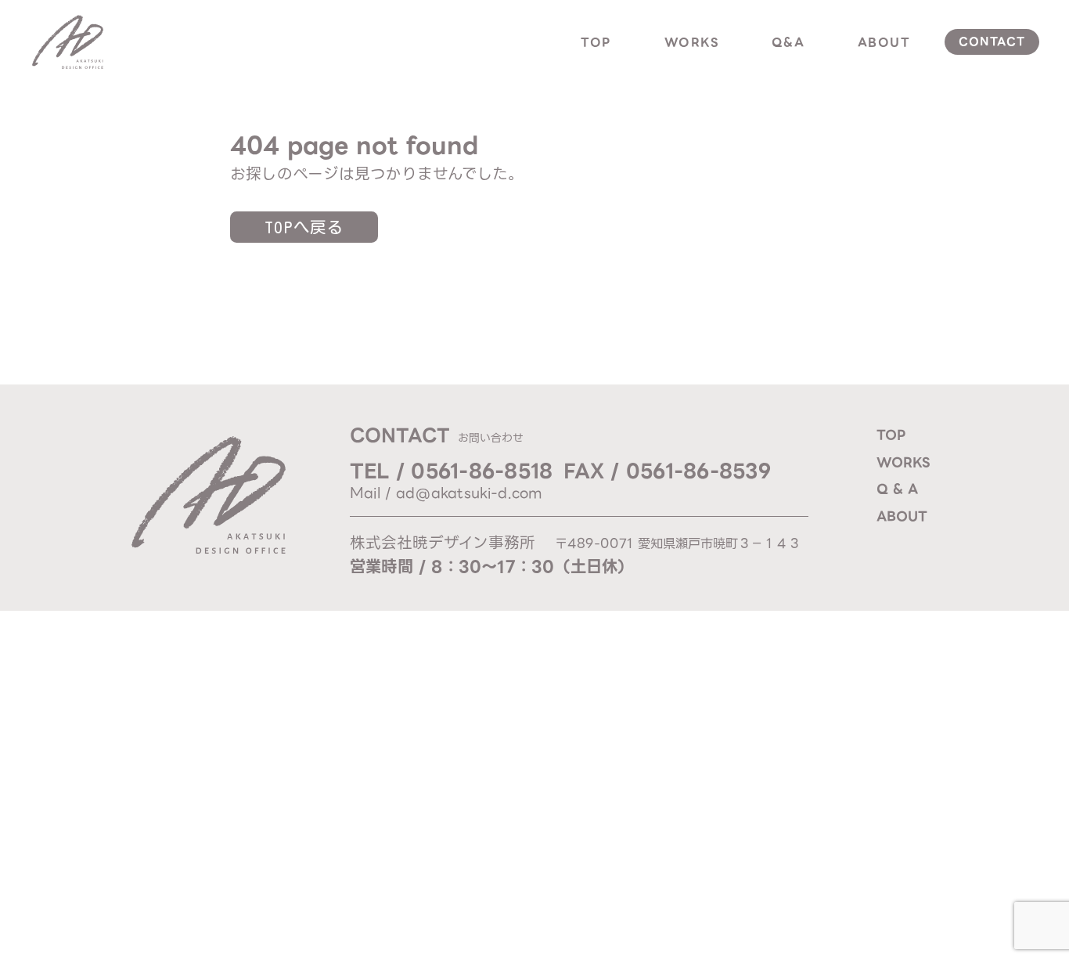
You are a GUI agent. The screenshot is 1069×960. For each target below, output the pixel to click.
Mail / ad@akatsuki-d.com (446, 493)
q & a (897, 488)
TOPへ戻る (304, 227)
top (595, 42)
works (692, 42)
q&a (788, 42)
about (884, 42)
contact (992, 41)
